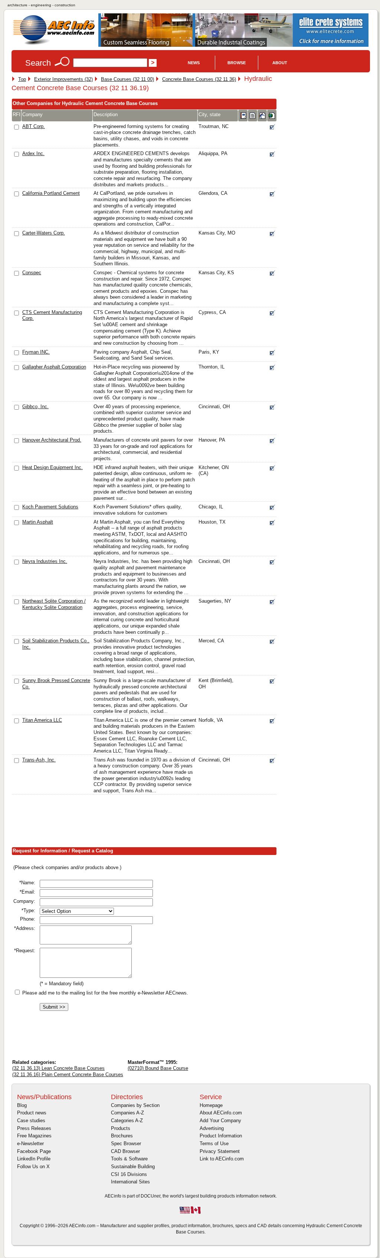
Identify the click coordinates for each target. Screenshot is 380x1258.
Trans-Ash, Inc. (39, 760)
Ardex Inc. (33, 153)
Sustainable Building (133, 1166)
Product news (31, 1113)
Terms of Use (214, 1143)
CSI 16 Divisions (129, 1174)
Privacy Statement (220, 1151)
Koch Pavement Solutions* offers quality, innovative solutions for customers (138, 510)
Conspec (31, 272)
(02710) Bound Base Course (158, 1068)
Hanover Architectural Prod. (51, 440)
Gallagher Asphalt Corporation (54, 367)
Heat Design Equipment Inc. (52, 467)
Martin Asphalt (37, 522)
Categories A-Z (127, 1120)
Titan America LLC (42, 720)
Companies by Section (135, 1105)
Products (120, 1128)
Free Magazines (34, 1136)
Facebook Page (34, 1151)
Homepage (211, 1105)
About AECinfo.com (221, 1113)
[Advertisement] (147, 822)
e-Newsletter (30, 1143)
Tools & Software (129, 1159)
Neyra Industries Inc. (44, 561)
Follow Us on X (33, 1166)
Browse (236, 62)
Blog (22, 1105)
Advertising (212, 1128)
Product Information (221, 1136)
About (279, 62)
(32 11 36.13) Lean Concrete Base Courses (58, 1068)
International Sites (130, 1182)
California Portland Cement (51, 193)
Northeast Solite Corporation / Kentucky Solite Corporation (54, 604)
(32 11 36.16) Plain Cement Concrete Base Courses (67, 1074)
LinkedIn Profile (33, 1159)
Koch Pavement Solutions (50, 507)
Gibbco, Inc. (35, 406)
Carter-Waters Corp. (43, 233)
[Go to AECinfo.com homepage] (53, 44)
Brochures (122, 1136)
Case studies (31, 1120)
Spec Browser (126, 1143)
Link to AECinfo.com (222, 1159)
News (194, 62)
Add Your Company (220, 1120)
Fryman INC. (36, 352)
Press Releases (34, 1128)
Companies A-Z (127, 1113)
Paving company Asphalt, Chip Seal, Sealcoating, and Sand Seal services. (134, 355)
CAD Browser (125, 1151)
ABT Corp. (33, 126)
